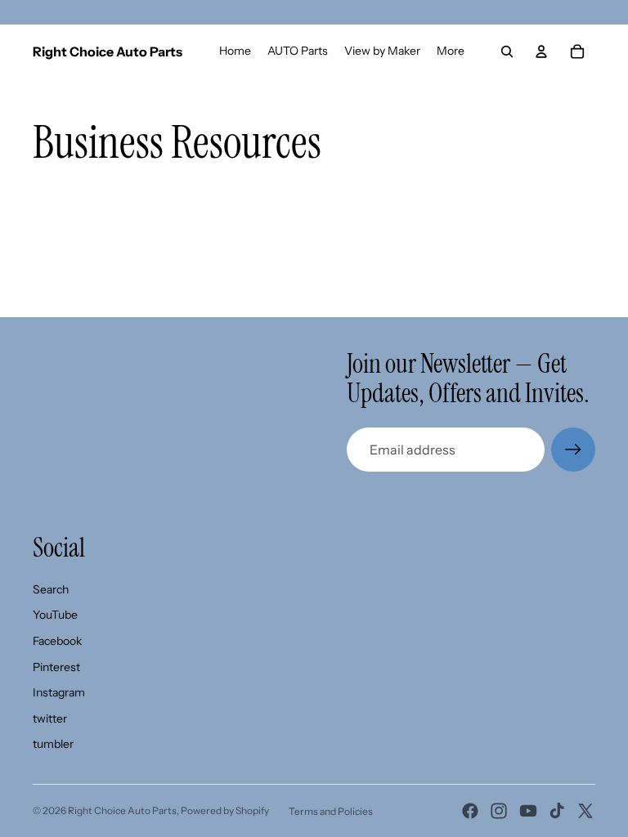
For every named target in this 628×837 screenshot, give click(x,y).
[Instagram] (499, 811)
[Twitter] (585, 811)
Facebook (57, 640)
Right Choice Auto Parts (122, 810)
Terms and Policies (331, 811)
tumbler (53, 743)
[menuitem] (450, 51)
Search (51, 589)
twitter (50, 718)
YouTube (55, 614)
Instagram (59, 692)
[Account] (541, 51)
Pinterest (56, 667)
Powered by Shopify (225, 810)
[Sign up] (573, 449)
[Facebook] (470, 811)
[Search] (507, 51)
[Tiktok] (557, 811)
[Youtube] (528, 811)
